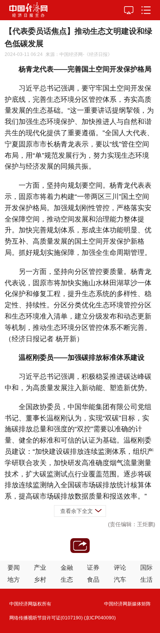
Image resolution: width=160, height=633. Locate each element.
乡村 (40, 579)
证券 (93, 567)
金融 (67, 567)
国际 (146, 567)
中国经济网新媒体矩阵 (127, 604)
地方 (13, 579)
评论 (120, 567)
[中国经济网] (28, 10)
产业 (40, 567)
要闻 (13, 567)
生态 (67, 579)
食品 (93, 579)
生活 (146, 579)
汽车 (120, 579)
